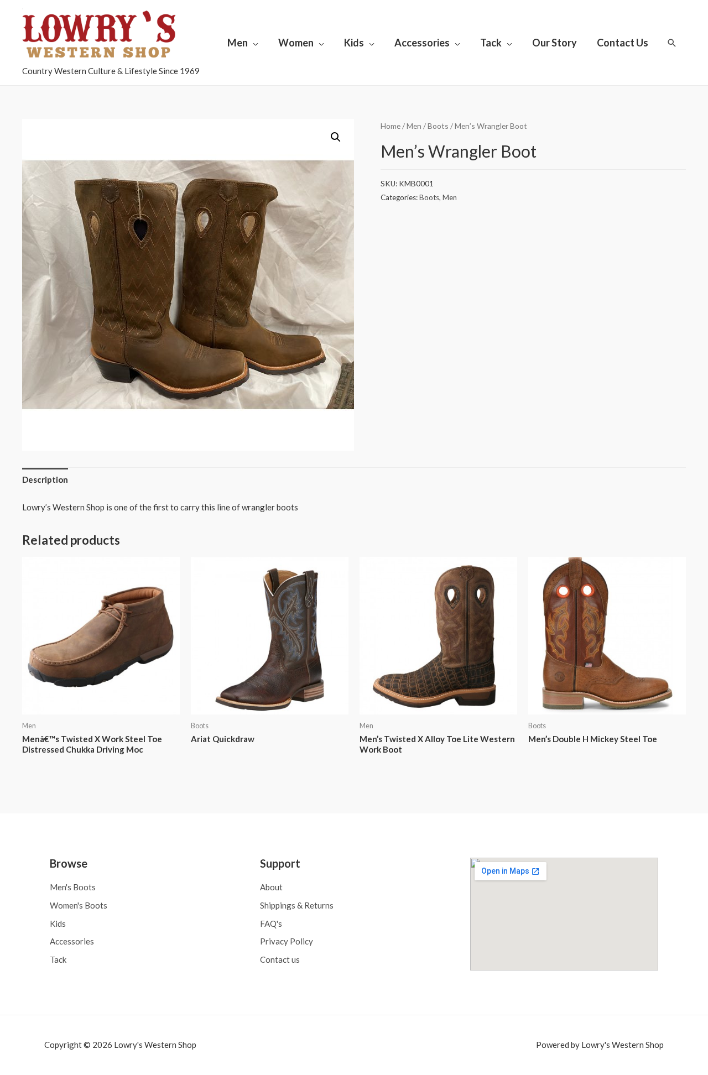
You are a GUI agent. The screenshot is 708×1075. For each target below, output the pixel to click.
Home (390, 126)
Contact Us (622, 42)
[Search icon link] (672, 43)
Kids (354, 42)
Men (237, 42)
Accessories (422, 42)
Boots (438, 126)
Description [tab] (45, 479)
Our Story (554, 42)
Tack (491, 42)
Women (296, 42)
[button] (336, 137)
